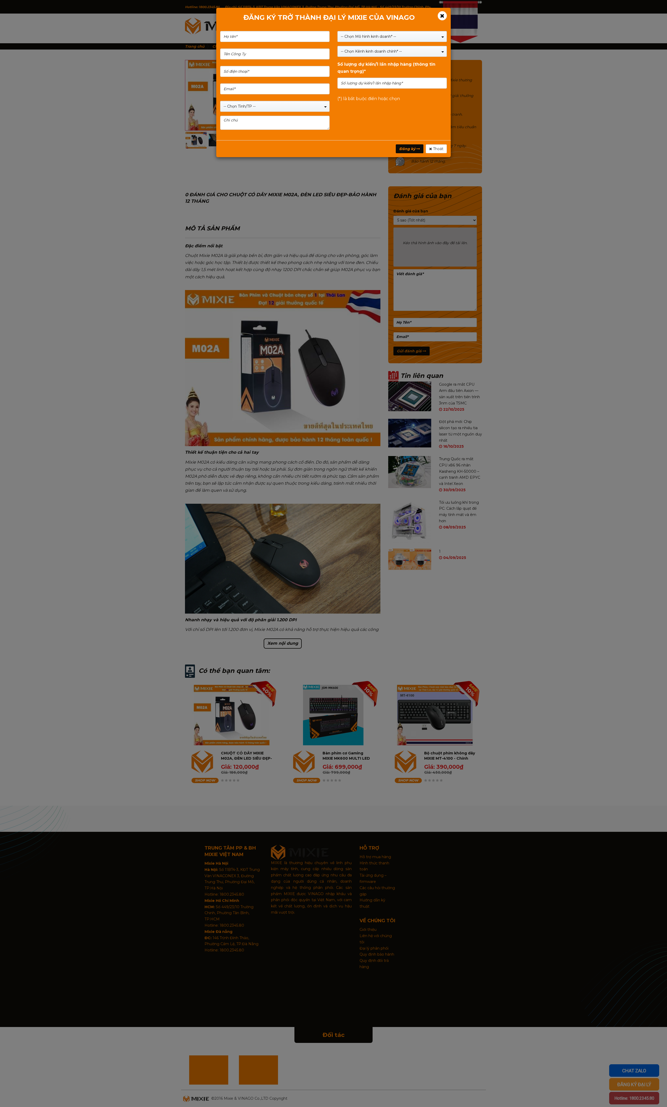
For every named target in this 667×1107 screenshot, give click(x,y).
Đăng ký (407, 148)
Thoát (437, 148)
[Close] (442, 15)
